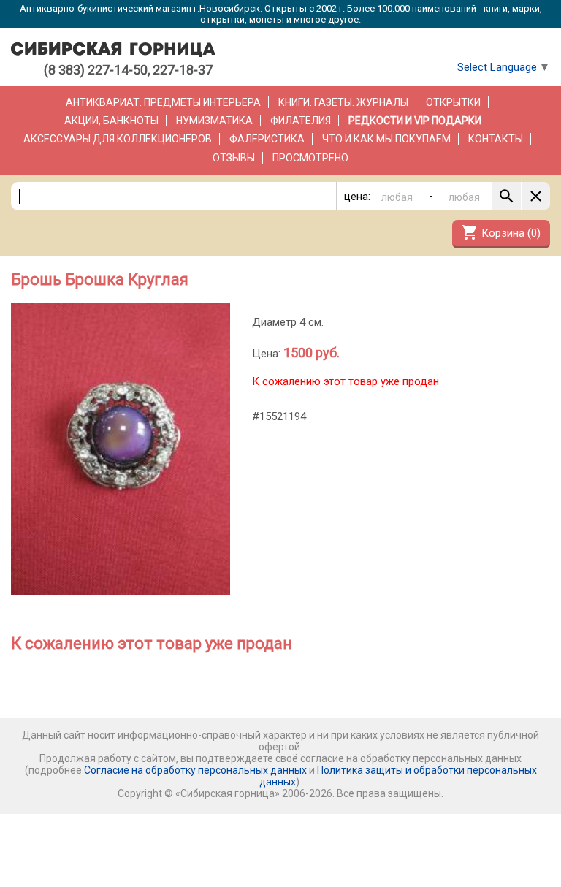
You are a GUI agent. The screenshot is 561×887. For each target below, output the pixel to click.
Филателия (300, 120)
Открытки (453, 102)
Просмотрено (310, 158)
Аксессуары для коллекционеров (117, 139)
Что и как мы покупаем (386, 139)
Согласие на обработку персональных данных (195, 770)
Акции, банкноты (111, 120)
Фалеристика (267, 139)
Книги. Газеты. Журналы (343, 102)
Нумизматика (214, 120)
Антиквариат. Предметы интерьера (163, 102)
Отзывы (234, 158)
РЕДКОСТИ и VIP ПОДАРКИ (414, 120)
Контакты (495, 139)
